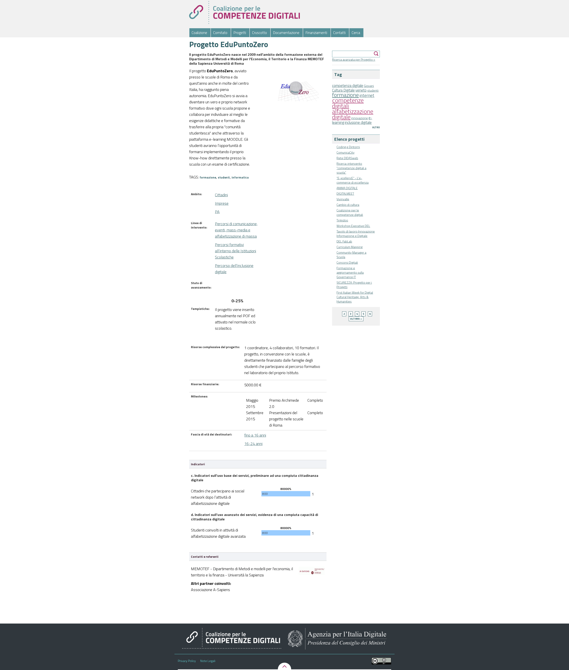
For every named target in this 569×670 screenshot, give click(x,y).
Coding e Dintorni (348, 146)
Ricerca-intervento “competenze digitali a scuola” (351, 168)
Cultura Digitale (343, 90)
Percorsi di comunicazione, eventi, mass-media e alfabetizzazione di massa (236, 230)
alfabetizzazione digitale (352, 114)
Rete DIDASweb (347, 158)
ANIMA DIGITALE (347, 188)
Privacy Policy (187, 661)
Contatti (339, 33)
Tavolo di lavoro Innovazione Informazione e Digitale (356, 233)
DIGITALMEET (345, 193)
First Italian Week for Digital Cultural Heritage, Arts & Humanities (355, 297)
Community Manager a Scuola (351, 254)
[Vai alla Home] (244, 12)
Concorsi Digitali (347, 262)
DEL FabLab (344, 241)
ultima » (356, 319)
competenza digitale (347, 85)
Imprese (221, 203)
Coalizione (199, 33)
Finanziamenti (316, 33)
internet (366, 95)
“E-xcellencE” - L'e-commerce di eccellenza (353, 180)
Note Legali (207, 661)
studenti (373, 90)
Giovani (369, 85)
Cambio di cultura (348, 204)
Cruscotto (259, 33)
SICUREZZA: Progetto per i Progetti (354, 284)
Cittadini (221, 195)
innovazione (359, 118)
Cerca (356, 33)
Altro (376, 127)
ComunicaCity (346, 152)
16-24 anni (253, 444)
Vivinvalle (343, 199)
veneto (361, 90)
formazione (345, 94)
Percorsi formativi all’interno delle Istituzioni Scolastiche (235, 251)
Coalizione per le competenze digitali (350, 212)
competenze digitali (348, 102)
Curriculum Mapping (350, 247)
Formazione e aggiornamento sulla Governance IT (350, 272)
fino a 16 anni (255, 435)
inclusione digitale (358, 122)
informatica (240, 177)
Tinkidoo (342, 220)
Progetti (239, 33)
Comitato (220, 33)
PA (217, 212)
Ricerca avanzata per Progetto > (353, 59)
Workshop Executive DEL (353, 225)
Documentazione (286, 33)
